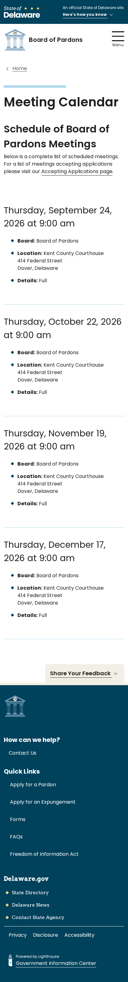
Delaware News (30, 905)
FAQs (16, 836)
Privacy (18, 935)
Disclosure (45, 935)
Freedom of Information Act (44, 854)
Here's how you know (85, 14)
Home (19, 68)
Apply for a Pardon (33, 784)
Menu (118, 44)
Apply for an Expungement (42, 802)
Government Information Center (56, 963)
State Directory (30, 892)
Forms (17, 819)
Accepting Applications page (76, 171)
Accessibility (79, 935)
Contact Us (22, 753)
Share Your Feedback (81, 673)
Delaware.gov (26, 878)
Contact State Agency (38, 917)
